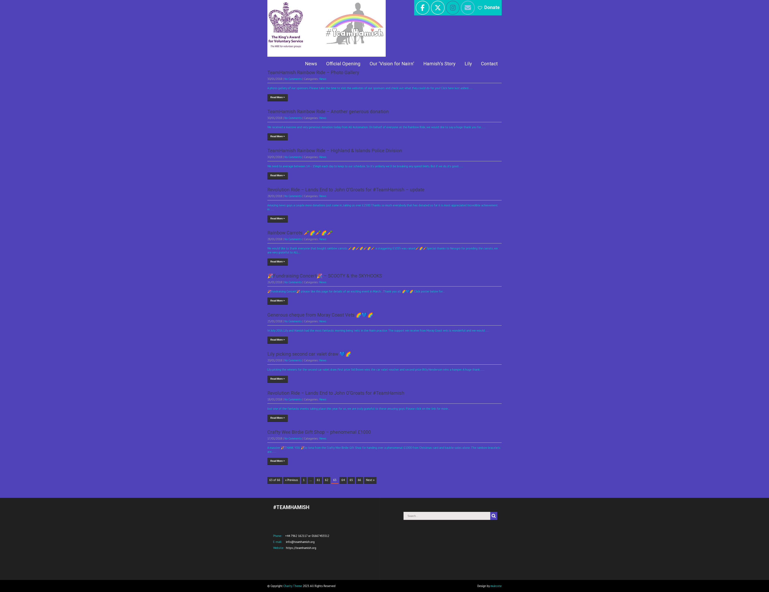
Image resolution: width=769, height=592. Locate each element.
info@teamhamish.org (300, 542)
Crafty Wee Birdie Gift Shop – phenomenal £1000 (319, 432)
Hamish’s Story (439, 64)
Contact (489, 64)
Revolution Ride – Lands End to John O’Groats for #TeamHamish (335, 393)
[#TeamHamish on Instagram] (453, 8)
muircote (496, 586)
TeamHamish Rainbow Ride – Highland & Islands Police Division (334, 150)
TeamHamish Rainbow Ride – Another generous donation (328, 111)
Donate (492, 7)
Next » (370, 480)
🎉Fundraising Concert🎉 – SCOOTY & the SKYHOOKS (324, 276)
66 (359, 480)
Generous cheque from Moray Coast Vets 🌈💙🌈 (320, 315)
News (311, 64)
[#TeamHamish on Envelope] (468, 8)
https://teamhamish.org (300, 548)
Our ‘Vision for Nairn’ (392, 64)
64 (343, 480)
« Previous (291, 480)
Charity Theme (292, 586)
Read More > (277, 97)
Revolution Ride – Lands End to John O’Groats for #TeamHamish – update (345, 190)
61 (318, 480)
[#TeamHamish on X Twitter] (438, 8)
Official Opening (343, 64)
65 (351, 480)
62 (326, 480)
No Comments (293, 79)
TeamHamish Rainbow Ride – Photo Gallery (313, 72)
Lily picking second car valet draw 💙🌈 (309, 354)
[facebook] (422, 8)
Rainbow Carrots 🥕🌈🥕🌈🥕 (300, 233)
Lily (468, 64)
